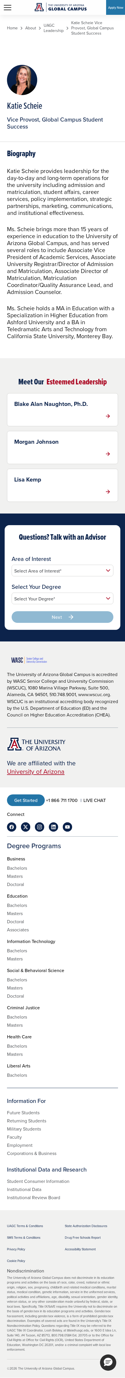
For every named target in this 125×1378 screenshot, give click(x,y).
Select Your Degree (36, 586)
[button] (108, 1362)
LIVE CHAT (94, 800)
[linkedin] (53, 827)
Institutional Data (24, 1189)
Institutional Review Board (33, 1197)
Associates (18, 929)
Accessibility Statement (80, 1249)
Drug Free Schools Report (83, 1237)
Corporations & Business (31, 1153)
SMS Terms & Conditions (23, 1237)
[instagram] (39, 827)
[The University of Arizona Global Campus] (60, 8)
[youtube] (67, 827)
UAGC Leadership (54, 27)
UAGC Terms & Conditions (25, 1226)
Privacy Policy (16, 1249)
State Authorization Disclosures (86, 1226)
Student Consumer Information (38, 1181)
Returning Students (26, 1120)
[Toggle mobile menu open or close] (7, 7)
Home (12, 28)
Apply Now (115, 7)
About (30, 28)
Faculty (14, 1137)
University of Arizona (36, 771)
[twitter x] (25, 827)
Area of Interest (31, 558)
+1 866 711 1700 (62, 800)
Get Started (26, 800)
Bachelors (17, 868)
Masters (15, 876)
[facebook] (11, 827)
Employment (20, 1145)
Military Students (24, 1129)
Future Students (23, 1112)
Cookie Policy (16, 1260)
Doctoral (15, 884)
